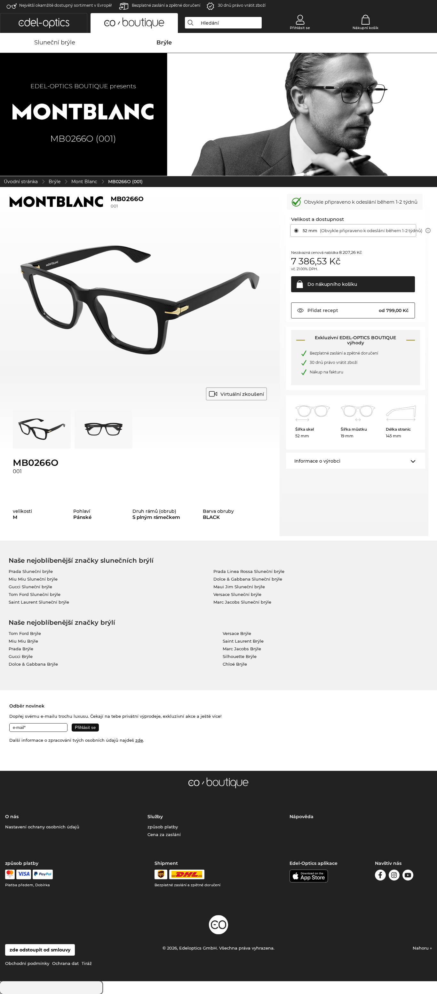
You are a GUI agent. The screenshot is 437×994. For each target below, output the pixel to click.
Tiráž (87, 963)
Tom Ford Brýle (25, 633)
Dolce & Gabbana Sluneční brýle (247, 579)
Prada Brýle (21, 648)
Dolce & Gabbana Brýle (33, 664)
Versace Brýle (237, 633)
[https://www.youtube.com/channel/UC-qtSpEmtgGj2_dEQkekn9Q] (407, 876)
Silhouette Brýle (240, 656)
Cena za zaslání (164, 834)
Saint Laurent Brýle (243, 641)
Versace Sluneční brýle (237, 594)
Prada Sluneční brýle (31, 571)
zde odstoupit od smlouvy (40, 950)
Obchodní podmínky (27, 963)
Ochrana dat (65, 963)
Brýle (54, 181)
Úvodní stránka (21, 181)
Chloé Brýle (235, 664)
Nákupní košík (365, 28)
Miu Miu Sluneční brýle (33, 579)
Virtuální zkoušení (242, 394)
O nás (12, 816)
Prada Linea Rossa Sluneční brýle (248, 571)
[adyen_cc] (10, 874)
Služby (155, 816)
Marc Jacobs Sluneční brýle (242, 602)
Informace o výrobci (317, 461)
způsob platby (162, 826)
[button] (43, 23)
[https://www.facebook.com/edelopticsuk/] (380, 876)
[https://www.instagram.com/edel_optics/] (394, 876)
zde (139, 740)
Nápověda (302, 816)
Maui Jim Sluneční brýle (239, 586)
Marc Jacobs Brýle (242, 648)
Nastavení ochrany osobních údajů (42, 826)
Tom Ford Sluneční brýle (34, 594)
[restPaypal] (43, 874)
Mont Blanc (84, 181)
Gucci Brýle (21, 656)
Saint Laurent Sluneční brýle (39, 602)
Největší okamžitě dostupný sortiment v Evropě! (65, 5)
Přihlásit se (300, 28)
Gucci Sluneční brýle (30, 586)
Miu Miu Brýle (23, 641)
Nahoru (421, 948)
